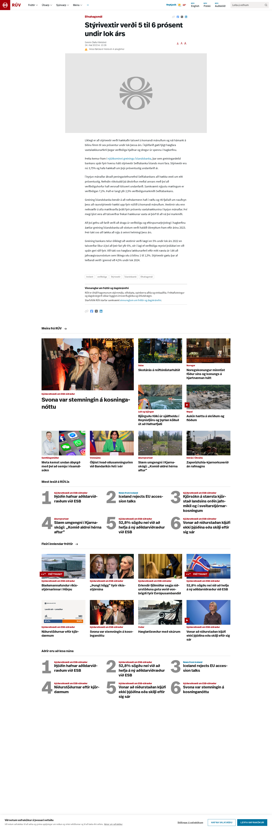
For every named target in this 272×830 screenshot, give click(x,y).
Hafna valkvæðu (221, 822)
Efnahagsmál (93, 17)
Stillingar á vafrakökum (190, 822)
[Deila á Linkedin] (186, 17)
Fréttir (31, 5)
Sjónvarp (61, 5)
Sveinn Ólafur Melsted (95, 42)
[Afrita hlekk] (173, 17)
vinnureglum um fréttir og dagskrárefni (140, 300)
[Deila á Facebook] (178, 17)
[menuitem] (37, 5)
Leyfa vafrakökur (252, 822)
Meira (76, 5)
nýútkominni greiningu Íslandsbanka (129, 158)
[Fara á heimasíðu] (13, 5)
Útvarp (45, 5)
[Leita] (266, 5)
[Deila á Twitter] (182, 17)
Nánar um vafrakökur (113, 824)
